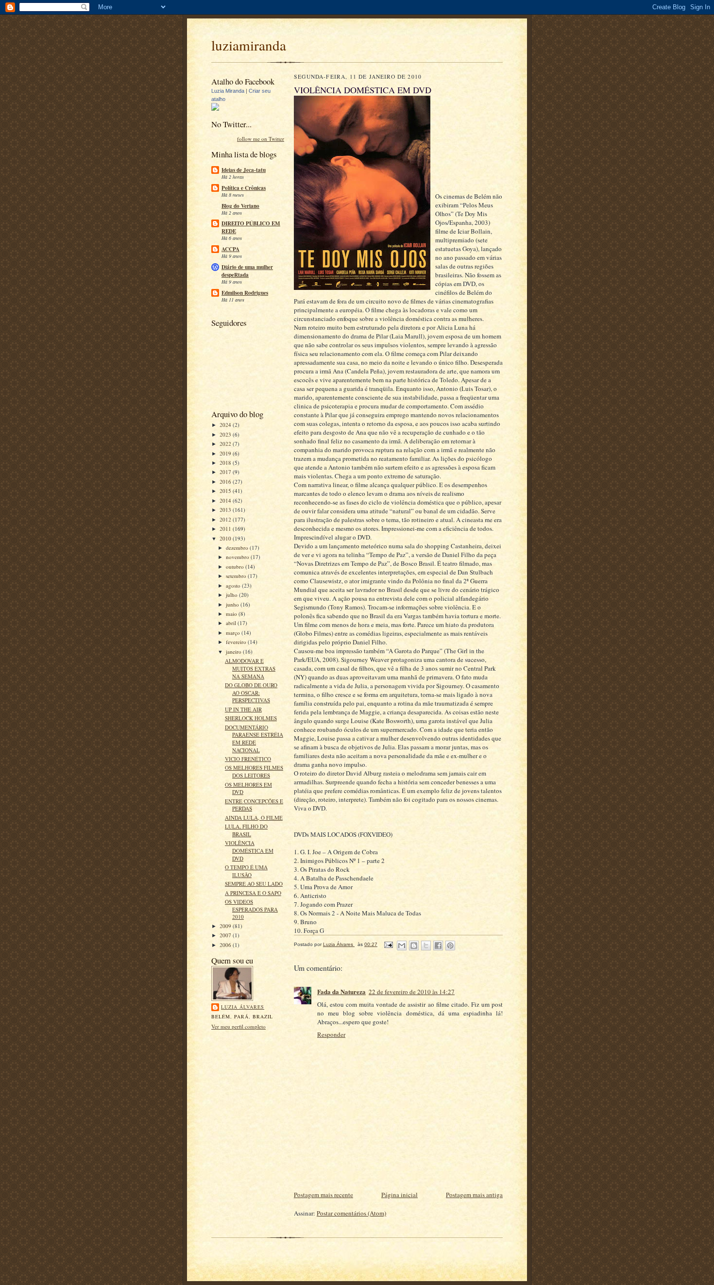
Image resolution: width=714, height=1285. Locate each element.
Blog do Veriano (240, 206)
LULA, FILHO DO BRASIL (246, 830)
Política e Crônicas (243, 188)
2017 (226, 471)
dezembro (238, 547)
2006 (226, 944)
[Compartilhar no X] (426, 945)
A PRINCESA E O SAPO (253, 892)
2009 (226, 926)
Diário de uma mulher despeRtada (247, 271)
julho (232, 594)
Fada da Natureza (341, 991)
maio (232, 613)
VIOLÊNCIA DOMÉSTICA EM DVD (249, 850)
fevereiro (237, 641)
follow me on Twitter (260, 138)
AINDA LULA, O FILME (254, 817)
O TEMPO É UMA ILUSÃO (246, 871)
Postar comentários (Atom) (351, 1213)
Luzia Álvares (242, 1006)
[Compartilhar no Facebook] (438, 945)
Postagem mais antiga (474, 1194)
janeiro (234, 651)
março (233, 632)
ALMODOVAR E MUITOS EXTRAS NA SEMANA (250, 668)
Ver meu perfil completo (238, 1026)
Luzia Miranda (227, 91)
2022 (226, 443)
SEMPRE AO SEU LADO (254, 883)
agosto (234, 585)
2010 (226, 538)
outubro (235, 566)
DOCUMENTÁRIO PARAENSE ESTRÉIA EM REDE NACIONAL (254, 739)
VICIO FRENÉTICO (248, 758)
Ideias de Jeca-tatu (243, 170)
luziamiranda (248, 44)
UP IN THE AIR (243, 709)
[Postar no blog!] (414, 945)
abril (232, 622)
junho (233, 604)
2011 (226, 528)
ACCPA (230, 249)
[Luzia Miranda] (215, 108)
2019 (226, 453)
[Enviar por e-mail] (402, 945)
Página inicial (399, 1194)
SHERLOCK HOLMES (251, 718)
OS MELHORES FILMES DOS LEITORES (254, 771)
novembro (238, 556)
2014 (226, 500)
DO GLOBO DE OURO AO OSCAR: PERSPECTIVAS (251, 692)
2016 (226, 481)
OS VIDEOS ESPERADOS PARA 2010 (251, 909)
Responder (331, 1034)
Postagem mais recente (323, 1194)
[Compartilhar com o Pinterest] (450, 945)
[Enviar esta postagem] (388, 944)
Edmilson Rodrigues (244, 293)
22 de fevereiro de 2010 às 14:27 (412, 991)
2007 (226, 935)
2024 (226, 424)
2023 (226, 434)
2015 (226, 490)
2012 (226, 519)
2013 (226, 509)
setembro (237, 575)
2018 (226, 462)
